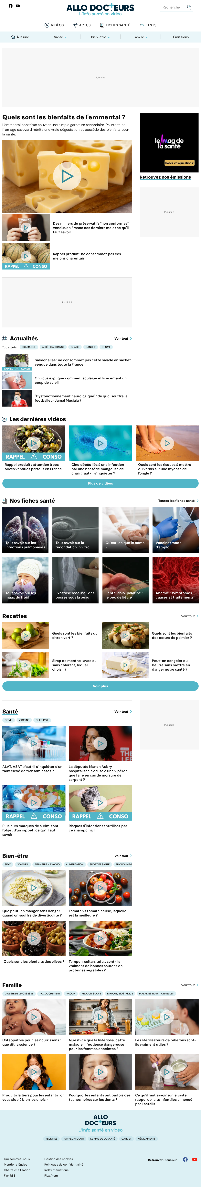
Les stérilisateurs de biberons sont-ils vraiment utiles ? (165, 1042)
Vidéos (57, 25)
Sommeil (22, 864)
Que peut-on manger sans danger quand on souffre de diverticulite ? (32, 913)
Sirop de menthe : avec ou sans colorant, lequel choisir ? (74, 665)
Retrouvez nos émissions (165, 177)
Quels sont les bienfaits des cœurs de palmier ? (172, 635)
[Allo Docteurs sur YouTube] (18, 6)
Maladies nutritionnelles (156, 993)
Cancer (91, 347)
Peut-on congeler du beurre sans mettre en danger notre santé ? (171, 665)
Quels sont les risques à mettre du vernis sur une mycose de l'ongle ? (164, 469)
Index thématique (56, 1170)
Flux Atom (51, 1176)
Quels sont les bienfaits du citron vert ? (75, 635)
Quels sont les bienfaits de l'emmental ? (63, 117)
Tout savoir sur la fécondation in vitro (73, 545)
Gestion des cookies (58, 1159)
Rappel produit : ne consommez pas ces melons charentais (87, 256)
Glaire (75, 347)
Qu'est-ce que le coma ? (125, 545)
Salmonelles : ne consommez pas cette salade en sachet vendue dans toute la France (83, 362)
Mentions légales (15, 1165)
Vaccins (24, 720)
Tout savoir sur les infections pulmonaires (25, 545)
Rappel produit (74, 1138)
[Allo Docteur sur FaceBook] (11, 6)
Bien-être (98, 37)
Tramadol (29, 347)
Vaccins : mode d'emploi (169, 545)
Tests (151, 25)
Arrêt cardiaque (53, 347)
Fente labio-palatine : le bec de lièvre (124, 595)
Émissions (181, 37)
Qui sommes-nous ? (18, 1159)
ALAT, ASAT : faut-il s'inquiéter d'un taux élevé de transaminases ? (32, 768)
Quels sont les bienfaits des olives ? (34, 961)
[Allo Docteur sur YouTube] (194, 1159)
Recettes (14, 616)
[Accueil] (100, 1123)
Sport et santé (100, 864)
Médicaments (146, 1138)
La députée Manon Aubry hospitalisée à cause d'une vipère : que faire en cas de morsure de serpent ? (98, 773)
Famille (138, 37)
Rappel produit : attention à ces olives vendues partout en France (33, 466)
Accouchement (50, 993)
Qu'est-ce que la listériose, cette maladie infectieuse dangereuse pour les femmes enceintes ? (97, 1044)
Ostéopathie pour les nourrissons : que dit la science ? (31, 1042)
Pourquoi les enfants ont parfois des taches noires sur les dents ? (100, 1097)
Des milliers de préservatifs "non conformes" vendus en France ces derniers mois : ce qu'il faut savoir (91, 227)
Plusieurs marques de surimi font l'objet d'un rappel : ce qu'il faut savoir (30, 830)
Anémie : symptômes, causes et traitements (175, 595)
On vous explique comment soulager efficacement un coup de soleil (81, 380)
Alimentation (74, 864)
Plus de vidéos (100, 483)
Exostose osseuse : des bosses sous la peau (75, 595)
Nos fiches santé (32, 501)
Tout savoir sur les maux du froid (20, 595)
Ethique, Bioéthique (120, 993)
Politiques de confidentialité (63, 1165)
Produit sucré (91, 993)
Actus (85, 25)
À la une (23, 37)
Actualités (24, 338)
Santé (58, 37)
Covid (9, 720)
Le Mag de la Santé (102, 1138)
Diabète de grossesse (19, 993)
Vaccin (70, 993)
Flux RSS (9, 1176)
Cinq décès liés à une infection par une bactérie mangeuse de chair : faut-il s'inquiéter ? (97, 469)
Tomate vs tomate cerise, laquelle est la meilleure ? (97, 913)
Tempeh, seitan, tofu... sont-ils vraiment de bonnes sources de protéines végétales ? (96, 966)
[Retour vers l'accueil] (100, 9)
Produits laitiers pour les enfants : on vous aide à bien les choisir (33, 1097)
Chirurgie (42, 720)
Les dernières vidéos (37, 419)
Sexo (8, 864)
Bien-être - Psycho (47, 864)
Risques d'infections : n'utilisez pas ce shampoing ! (98, 828)
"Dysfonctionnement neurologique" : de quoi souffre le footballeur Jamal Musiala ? (81, 398)
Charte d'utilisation (17, 1170)
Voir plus (100, 686)
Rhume (106, 347)
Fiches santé (118, 25)
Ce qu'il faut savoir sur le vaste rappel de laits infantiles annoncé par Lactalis (163, 1099)
